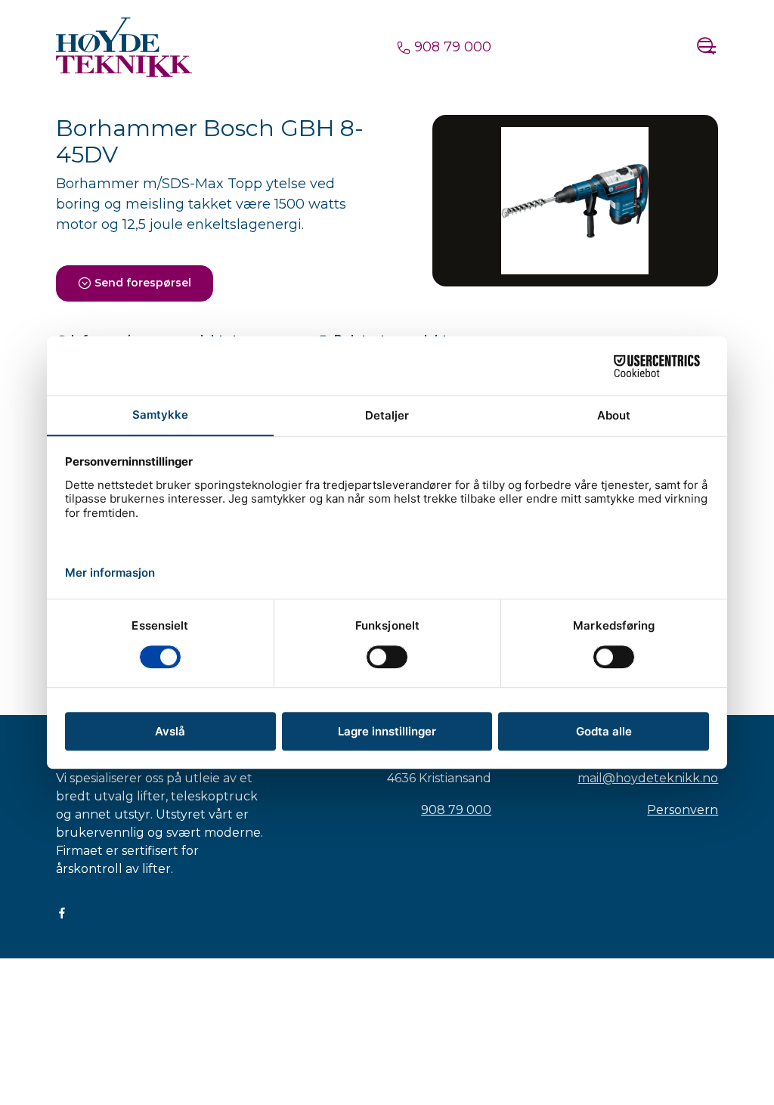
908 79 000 (450, 47)
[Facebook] (62, 912)
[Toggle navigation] (706, 46)
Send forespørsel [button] (142, 282)
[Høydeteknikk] (124, 47)
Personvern (682, 810)
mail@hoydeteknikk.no (647, 778)
